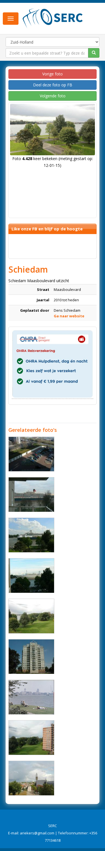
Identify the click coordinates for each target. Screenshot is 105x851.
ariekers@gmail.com (37, 833)
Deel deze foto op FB (52, 84)
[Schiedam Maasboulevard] (31, 454)
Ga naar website (69, 315)
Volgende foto (53, 95)
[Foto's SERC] (53, 17)
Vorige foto (52, 74)
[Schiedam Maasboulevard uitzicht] (31, 494)
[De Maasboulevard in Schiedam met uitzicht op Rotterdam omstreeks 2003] (31, 697)
